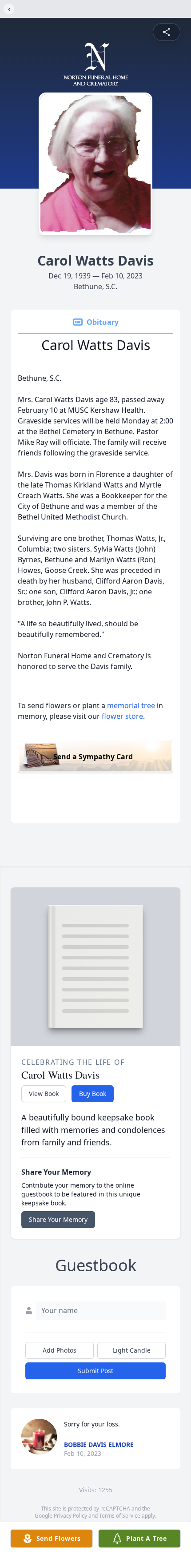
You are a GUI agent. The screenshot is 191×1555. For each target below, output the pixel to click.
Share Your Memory (58, 1219)
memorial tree (131, 705)
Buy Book (92, 1093)
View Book (44, 1093)
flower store (122, 716)
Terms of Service (119, 1515)
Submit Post (95, 1370)
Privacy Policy (70, 1515)
